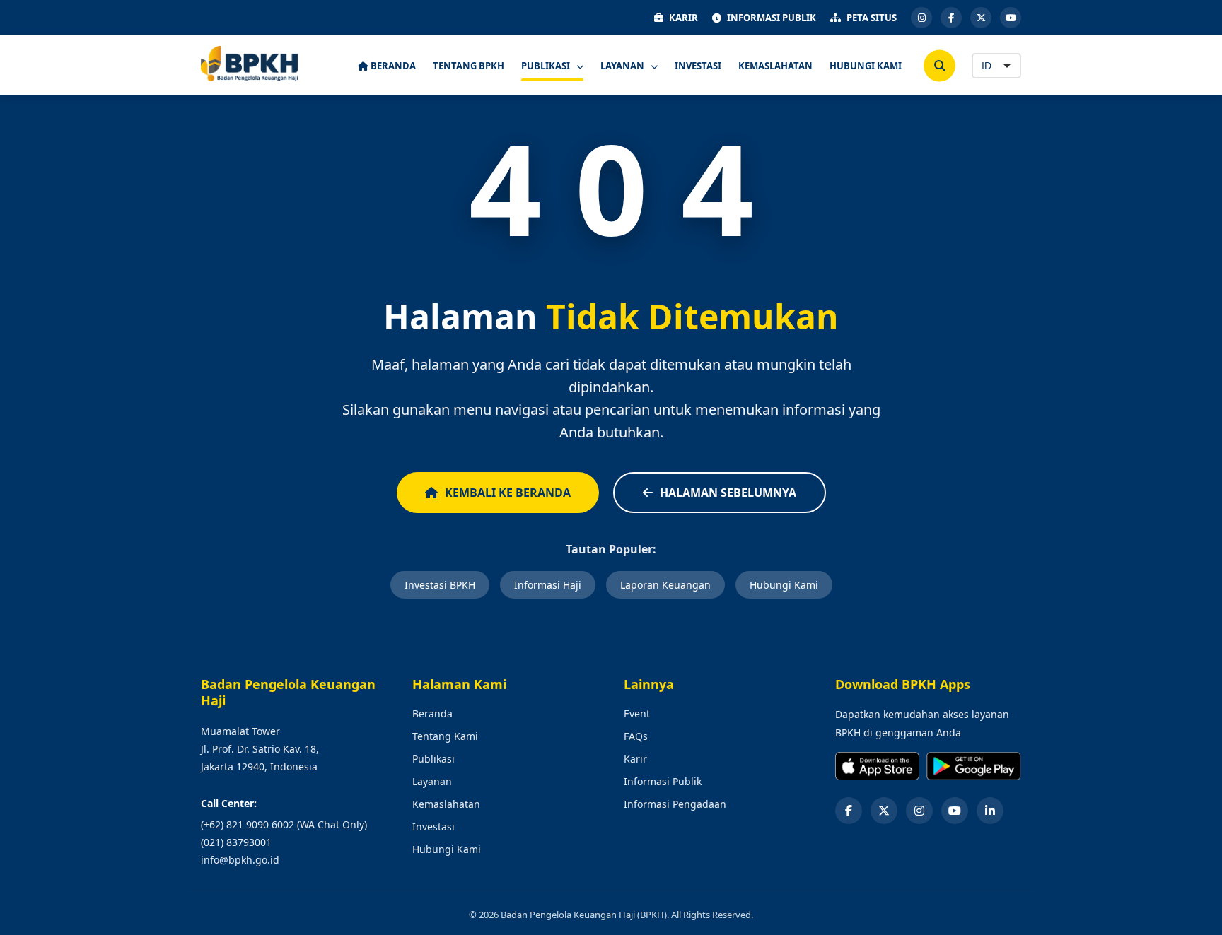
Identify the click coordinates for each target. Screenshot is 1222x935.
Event (637, 713)
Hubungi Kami (784, 585)
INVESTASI (698, 65)
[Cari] (939, 65)
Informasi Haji (547, 585)
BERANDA (392, 65)
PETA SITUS (871, 17)
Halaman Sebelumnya (728, 492)
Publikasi (433, 758)
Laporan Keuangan (665, 585)
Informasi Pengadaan (675, 804)
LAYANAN (623, 65)
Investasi (433, 826)
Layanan (432, 781)
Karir (635, 758)
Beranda (432, 713)
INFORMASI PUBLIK (771, 17)
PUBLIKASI (546, 65)
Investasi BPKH (440, 585)
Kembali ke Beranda (508, 492)
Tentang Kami (445, 736)
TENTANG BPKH (468, 65)
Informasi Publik (663, 781)
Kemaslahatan (446, 804)
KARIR (683, 17)
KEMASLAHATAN (775, 65)
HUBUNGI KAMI (866, 65)
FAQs (636, 736)
